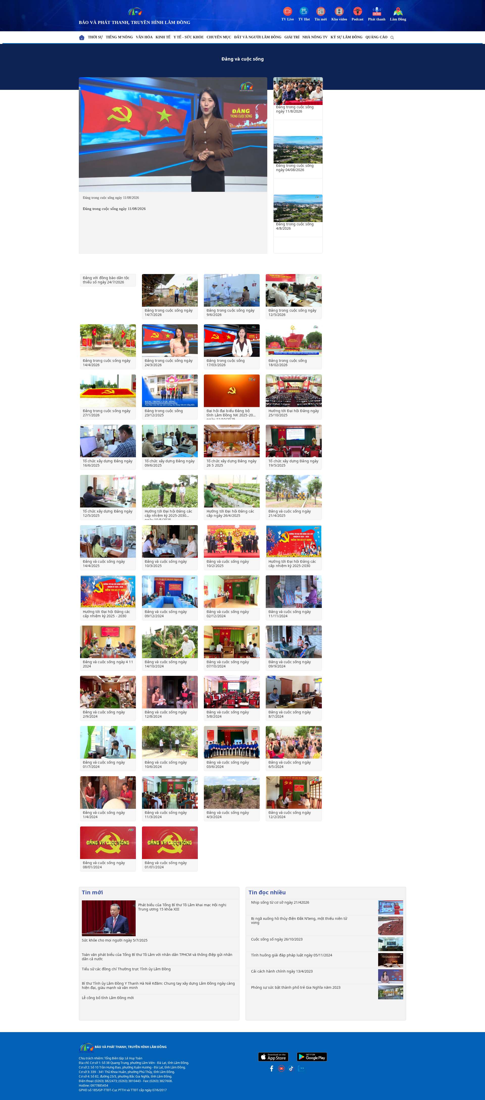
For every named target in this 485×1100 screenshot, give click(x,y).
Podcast (357, 19)
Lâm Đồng (398, 19)
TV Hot (304, 19)
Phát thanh (376, 19)
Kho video (339, 19)
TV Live (287, 19)
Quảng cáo (376, 37)
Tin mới (320, 19)
